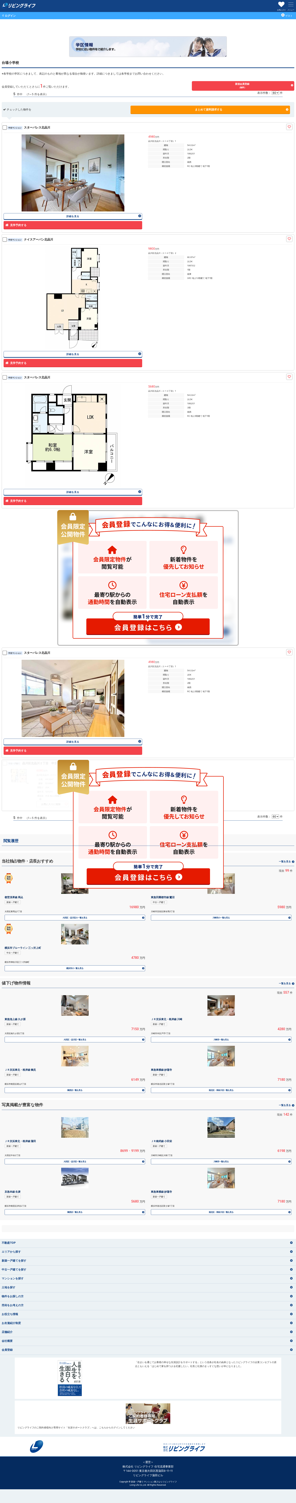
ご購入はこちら (147, 1378)
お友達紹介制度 (11, 1323)
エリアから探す (11, 1251)
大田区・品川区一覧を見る (75, 1039)
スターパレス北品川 (29, 127)
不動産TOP (9, 1242)
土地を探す (8, 1287)
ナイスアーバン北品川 (30, 239)
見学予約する (18, 225)
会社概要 (7, 1340)
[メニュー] (290, 4)
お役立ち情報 (10, 1314)
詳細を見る (72, 216)
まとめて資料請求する (208, 109)
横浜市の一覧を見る (74, 968)
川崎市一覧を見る (221, 1039)
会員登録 (7, 1349)
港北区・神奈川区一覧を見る (221, 1090)
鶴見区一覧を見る (74, 1090)
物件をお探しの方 (13, 1296)
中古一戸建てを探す (14, 1269)
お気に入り (281, 10)
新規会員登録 (242, 85)
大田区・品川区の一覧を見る (75, 917)
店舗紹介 (7, 1332)
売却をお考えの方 (13, 1305)
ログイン (10, 15)
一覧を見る (285, 983)
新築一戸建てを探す (14, 1260)
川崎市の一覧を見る (221, 917)
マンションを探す (13, 1278)
